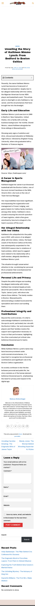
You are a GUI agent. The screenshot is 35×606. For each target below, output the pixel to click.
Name (6, 487)
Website (6, 505)
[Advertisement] (17, 27)
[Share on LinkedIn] (27, 426)
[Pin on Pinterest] (23, 426)
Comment (8, 471)
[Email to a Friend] (19, 426)
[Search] (33, 3)
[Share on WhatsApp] (8, 426)
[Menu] (2, 3)
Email (6, 496)
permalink (17, 436)
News (17, 46)
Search (3, 535)
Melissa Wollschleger (21, 68)
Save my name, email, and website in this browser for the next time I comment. (17, 517)
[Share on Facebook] (11, 426)
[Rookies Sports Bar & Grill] (17, 3)
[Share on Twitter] (15, 426)
